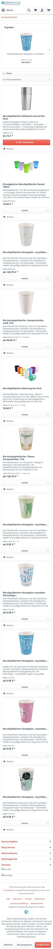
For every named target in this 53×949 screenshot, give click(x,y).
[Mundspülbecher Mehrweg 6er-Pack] (26, 371)
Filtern (8, 73)
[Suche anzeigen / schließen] (28, 10)
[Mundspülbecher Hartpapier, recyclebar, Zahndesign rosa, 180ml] (26, 711)
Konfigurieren (42, 944)
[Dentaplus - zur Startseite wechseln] (11, 3)
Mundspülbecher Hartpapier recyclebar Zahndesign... (24, 594)
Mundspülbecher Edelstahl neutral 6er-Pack (24, 117)
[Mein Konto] (42, 10)
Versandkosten (9, 890)
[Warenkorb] (48, 10)
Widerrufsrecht (37, 903)
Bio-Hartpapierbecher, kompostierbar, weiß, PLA (23, 321)
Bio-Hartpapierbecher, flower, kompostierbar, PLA (19, 458)
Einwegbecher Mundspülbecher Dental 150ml (24, 185)
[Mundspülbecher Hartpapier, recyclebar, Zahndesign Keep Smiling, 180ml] (26, 779)
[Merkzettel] (35, 10)
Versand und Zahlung (19, 903)
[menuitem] (7, 10)
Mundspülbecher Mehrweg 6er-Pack (22, 388)
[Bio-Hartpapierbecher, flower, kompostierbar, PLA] (26, 439)
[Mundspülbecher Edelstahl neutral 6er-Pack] (26, 98)
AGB (8, 899)
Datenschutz (40, 899)
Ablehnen (8, 944)
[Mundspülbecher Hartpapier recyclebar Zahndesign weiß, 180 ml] (26, 575)
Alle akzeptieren (24, 944)
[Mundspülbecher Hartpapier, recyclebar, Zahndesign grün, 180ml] (26, 507)
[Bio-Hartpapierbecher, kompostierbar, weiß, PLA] (26, 303)
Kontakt (28, 899)
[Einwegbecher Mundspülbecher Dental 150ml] (26, 167)
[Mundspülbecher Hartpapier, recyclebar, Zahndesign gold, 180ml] (26, 235)
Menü (10, 10)
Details (25, 210)
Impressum (17, 899)
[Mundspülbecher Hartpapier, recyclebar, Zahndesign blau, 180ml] (26, 41)
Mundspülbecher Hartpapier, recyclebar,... (26, 54)
